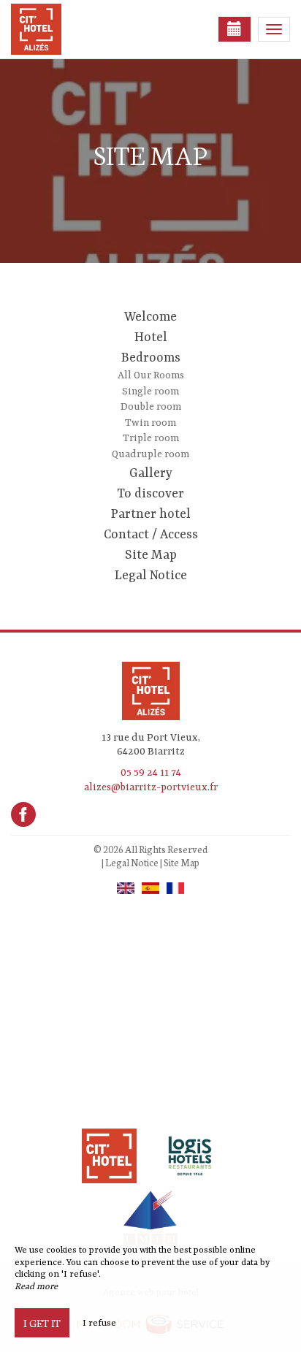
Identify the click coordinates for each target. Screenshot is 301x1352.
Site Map (151, 555)
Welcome (150, 317)
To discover (150, 493)
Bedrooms (150, 358)
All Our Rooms (151, 375)
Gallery (150, 473)
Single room (150, 391)
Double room (151, 407)
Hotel (150, 337)
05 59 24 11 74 (151, 773)
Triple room (151, 438)
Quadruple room (150, 454)
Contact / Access (151, 534)
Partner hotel (151, 514)
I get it (42, 1322)
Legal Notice (151, 575)
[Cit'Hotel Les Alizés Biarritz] (84, 29)
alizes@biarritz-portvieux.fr (151, 787)
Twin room (150, 423)
